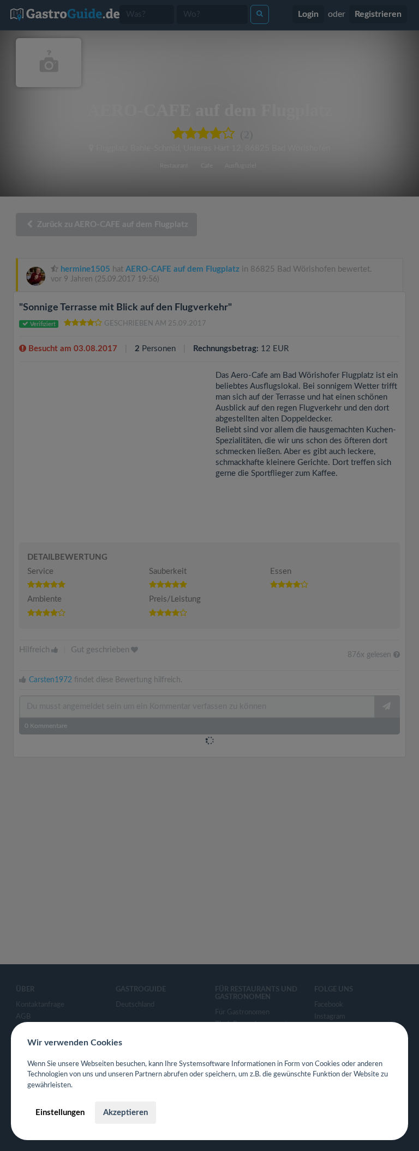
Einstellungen (60, 1113)
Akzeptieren (125, 1113)
